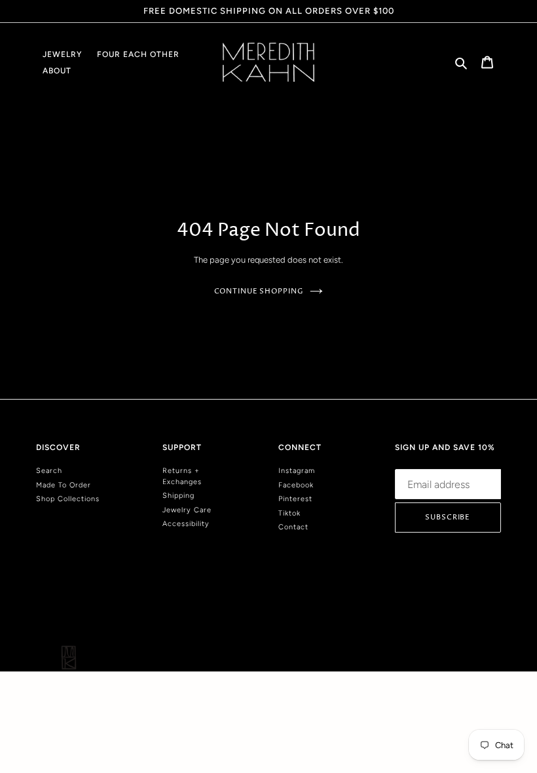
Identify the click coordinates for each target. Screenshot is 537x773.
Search (49, 470)
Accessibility (186, 523)
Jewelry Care (187, 510)
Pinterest (295, 499)
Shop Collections (68, 499)
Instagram (296, 470)
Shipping (178, 495)
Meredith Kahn (479, 615)
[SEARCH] (462, 62)
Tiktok (289, 513)
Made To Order (63, 485)
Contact (293, 527)
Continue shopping (259, 291)
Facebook (296, 485)
